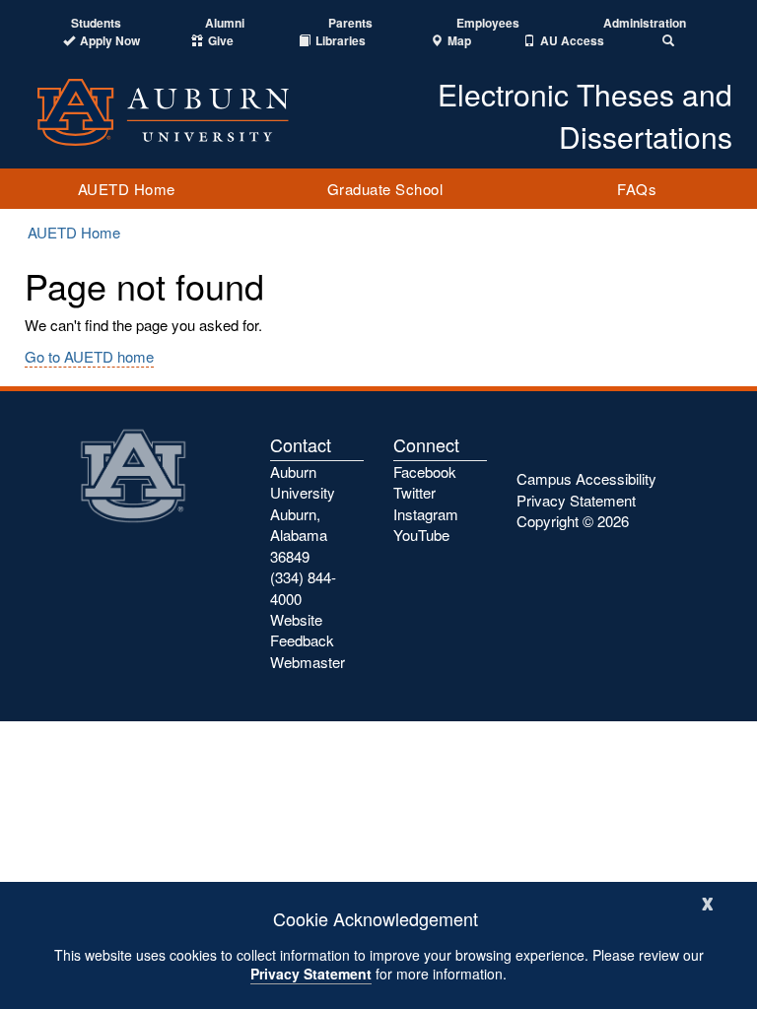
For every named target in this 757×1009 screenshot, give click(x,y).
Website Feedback (302, 629)
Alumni (224, 23)
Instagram (425, 514)
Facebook (424, 471)
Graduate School (385, 188)
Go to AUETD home (89, 356)
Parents (350, 23)
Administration (644, 23)
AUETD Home (126, 188)
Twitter (414, 492)
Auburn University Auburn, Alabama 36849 (302, 514)
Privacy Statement (311, 973)
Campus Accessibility (586, 478)
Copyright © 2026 (572, 520)
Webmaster (307, 661)
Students (96, 23)
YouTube (421, 534)
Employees (487, 23)
